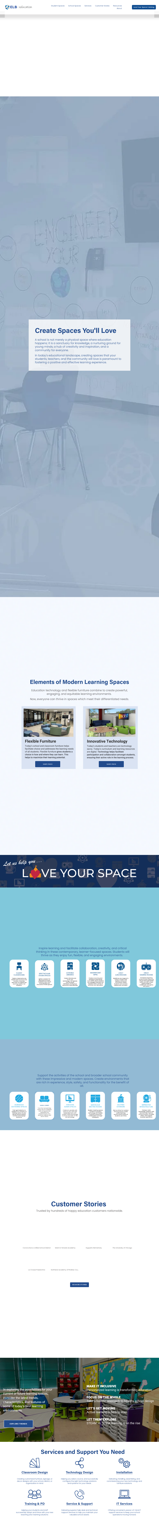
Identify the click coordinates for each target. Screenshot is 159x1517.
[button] (2, 14)
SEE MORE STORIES (79, 1285)
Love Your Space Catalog (143, 7)
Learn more (47, 764)
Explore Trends (18, 1424)
